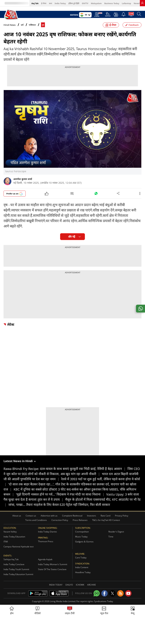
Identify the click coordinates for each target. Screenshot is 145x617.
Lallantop (126, 3)
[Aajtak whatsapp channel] (97, 593)
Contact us (31, 515)
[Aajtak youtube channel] (128, 593)
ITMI (6, 541)
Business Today (111, 3)
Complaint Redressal (72, 515)
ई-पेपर (43, 3)
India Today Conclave (14, 564)
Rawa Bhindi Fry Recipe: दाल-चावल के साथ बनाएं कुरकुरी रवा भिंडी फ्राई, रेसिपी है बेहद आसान (65, 469)
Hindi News (10, 24)
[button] (132, 611)
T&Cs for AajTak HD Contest (106, 520)
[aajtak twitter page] (112, 593)
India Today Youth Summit (16, 569)
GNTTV (85, 3)
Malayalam (96, 3)
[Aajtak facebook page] (104, 593)
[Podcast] (115, 14)
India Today (60, 3)
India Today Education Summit (18, 574)
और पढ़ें (71, 236)
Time (110, 536)
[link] (142, 3)
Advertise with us (49, 515)
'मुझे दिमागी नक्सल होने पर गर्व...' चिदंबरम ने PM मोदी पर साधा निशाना (60, 494)
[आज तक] (11, 14)
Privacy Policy (121, 515)
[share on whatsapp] (140, 308)
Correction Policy (59, 520)
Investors (91, 515)
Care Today (80, 557)
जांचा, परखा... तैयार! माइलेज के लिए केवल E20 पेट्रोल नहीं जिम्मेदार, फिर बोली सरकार (59, 504)
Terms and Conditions (36, 520)
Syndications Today (103, 601)
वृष (43, 25)
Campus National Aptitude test (19, 546)
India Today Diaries (47, 531)
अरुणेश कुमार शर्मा (22, 179)
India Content (81, 567)
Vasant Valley (10, 531)
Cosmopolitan (82, 531)
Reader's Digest (116, 531)
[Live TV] (131, 15)
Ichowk (80, 584)
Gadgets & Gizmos (84, 541)
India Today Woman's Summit (52, 564)
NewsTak (138, 3)
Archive (91, 584)
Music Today (81, 536)
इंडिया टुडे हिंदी (73, 3)
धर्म (22, 25)
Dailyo (69, 584)
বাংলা (50, 3)
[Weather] (108, 15)
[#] (96, 194)
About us (16, 515)
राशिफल (32, 25)
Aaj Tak (35, 3)
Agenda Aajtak (45, 559)
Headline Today (83, 572)
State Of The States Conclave (52, 569)
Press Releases (80, 520)
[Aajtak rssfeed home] (120, 593)
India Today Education (14, 536)
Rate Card (105, 515)
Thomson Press (45, 541)
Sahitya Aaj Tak (11, 559)
